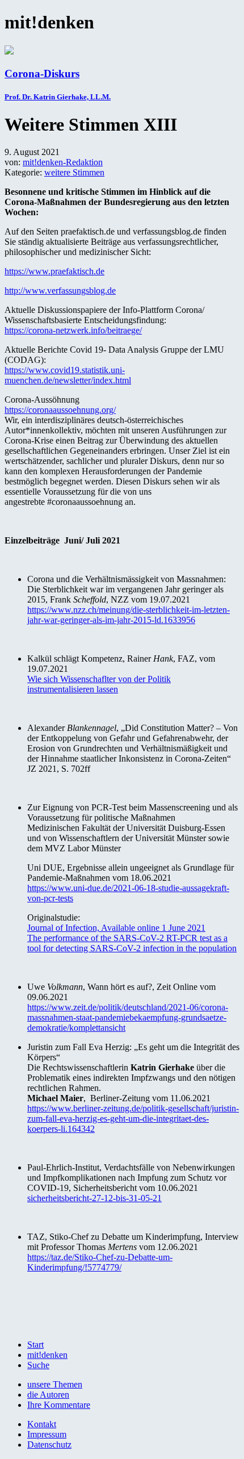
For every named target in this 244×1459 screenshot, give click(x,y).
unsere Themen (54, 1384)
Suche (38, 1365)
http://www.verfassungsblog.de (60, 290)
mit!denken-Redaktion (63, 162)
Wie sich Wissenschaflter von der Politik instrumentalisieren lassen (99, 684)
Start (35, 1344)
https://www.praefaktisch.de (54, 271)
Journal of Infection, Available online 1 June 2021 (116, 928)
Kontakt (41, 1424)
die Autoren (48, 1394)
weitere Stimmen (74, 172)
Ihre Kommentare (58, 1405)
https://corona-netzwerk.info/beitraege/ (73, 330)
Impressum (46, 1434)
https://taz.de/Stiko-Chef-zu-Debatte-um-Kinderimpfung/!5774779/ (100, 1262)
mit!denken (47, 1355)
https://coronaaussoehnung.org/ (60, 410)
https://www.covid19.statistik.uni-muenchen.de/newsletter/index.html (68, 375)
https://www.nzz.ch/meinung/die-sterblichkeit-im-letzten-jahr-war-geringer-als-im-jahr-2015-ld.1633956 (128, 615)
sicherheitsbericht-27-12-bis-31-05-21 (94, 1198)
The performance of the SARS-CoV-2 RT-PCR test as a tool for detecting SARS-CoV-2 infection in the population (132, 943)
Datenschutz (49, 1444)
